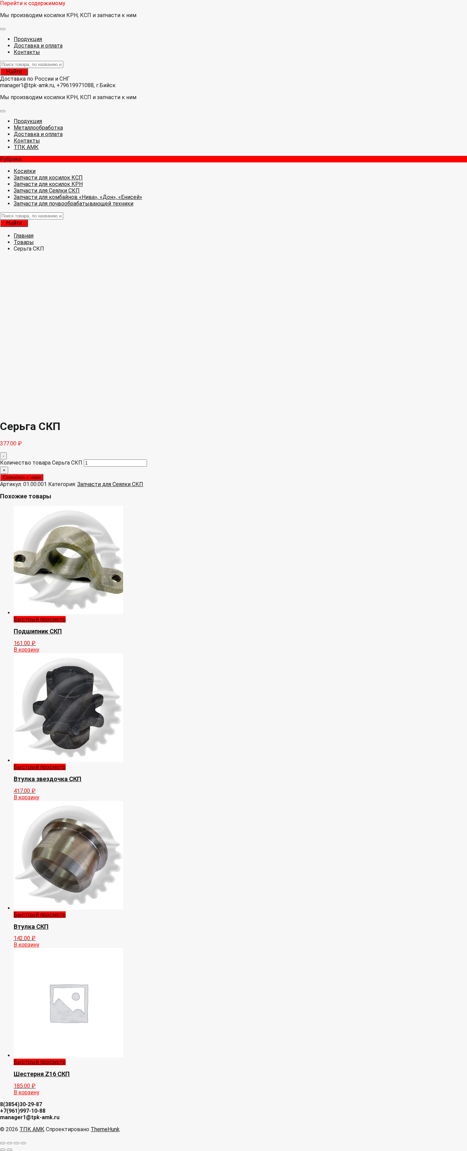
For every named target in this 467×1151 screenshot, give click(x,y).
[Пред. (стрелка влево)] (2, 1150)
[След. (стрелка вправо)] (9, 1150)
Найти (14, 72)
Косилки (25, 171)
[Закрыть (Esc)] (23, 1143)
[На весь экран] (9, 1143)
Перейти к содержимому (32, 3)
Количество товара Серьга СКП (41, 462)
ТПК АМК (31, 1129)
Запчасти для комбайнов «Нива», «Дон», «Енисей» (78, 197)
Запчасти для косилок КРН (48, 184)
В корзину (26, 649)
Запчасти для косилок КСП (48, 177)
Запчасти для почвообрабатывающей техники (73, 203)
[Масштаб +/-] (2, 1143)
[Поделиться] (16, 1143)
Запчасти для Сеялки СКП (47, 190)
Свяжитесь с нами (22, 477)
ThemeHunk (105, 1129)
